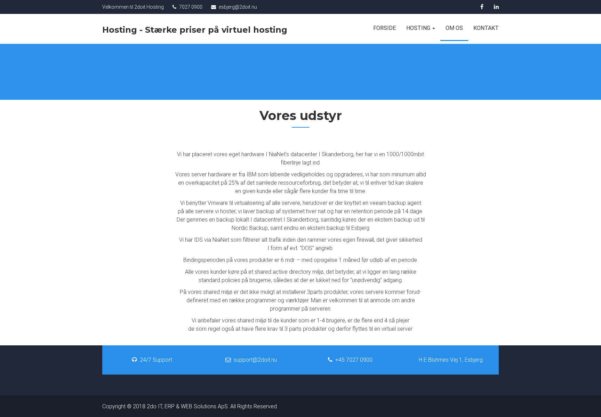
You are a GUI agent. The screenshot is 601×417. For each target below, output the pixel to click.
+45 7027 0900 (353, 359)
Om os (454, 28)
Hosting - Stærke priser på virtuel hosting (194, 30)
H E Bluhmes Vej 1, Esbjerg (451, 359)
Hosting (419, 28)
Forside (384, 28)
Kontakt (486, 28)
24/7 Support (156, 359)
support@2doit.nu (255, 359)
